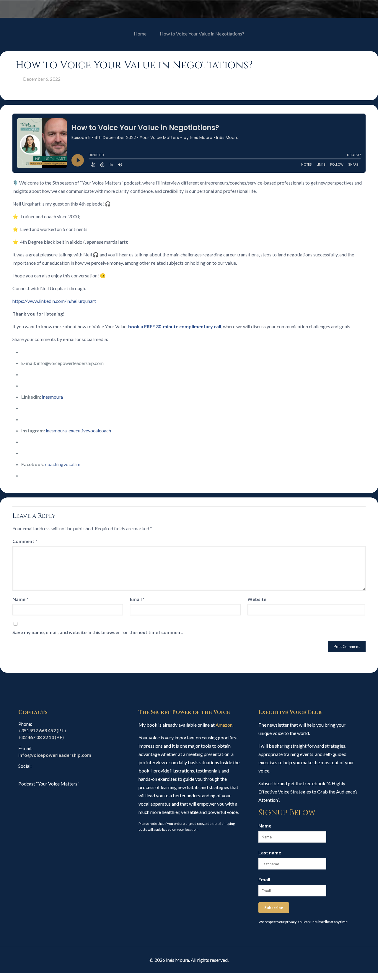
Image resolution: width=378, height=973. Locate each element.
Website (256, 599)
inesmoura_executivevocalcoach (78, 430)
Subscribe (273, 907)
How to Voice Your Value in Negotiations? (202, 33)
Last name (269, 852)
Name (20, 599)
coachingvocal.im (62, 464)
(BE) (41, 737)
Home (140, 33)
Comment (24, 541)
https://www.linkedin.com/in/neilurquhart (54, 301)
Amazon (224, 725)
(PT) (42, 730)
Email (137, 599)
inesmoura (52, 397)
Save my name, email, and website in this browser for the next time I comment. (97, 632)
